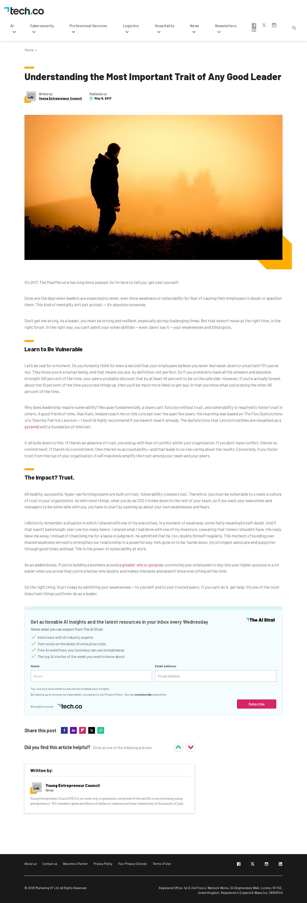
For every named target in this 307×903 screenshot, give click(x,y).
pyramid (31, 426)
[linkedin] (280, 865)
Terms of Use (162, 864)
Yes (178, 747)
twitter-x (264, 25)
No (191, 747)
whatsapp (100, 730)
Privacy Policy (114, 694)
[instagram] (266, 865)
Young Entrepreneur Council (60, 98)
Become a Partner (75, 864)
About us (30, 864)
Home (29, 50)
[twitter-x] (252, 865)
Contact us (49, 864)
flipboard (82, 730)
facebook (254, 25)
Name (35, 666)
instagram (274, 25)
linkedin (254, 29)
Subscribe (256, 704)
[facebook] (238, 865)
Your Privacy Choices (132, 864)
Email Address (165, 666)
